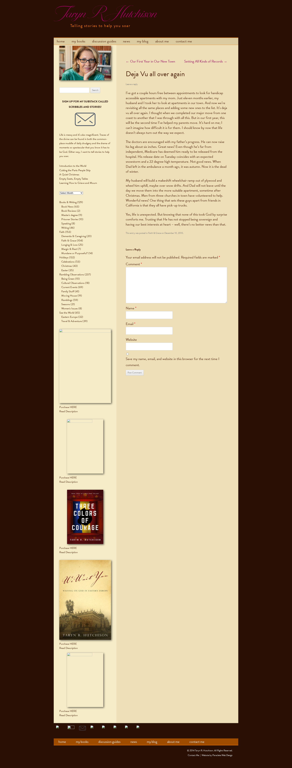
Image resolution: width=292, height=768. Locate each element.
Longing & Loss (69, 245)
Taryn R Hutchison (105, 13)
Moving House (69, 296)
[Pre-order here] (85, 366)
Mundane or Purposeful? (74, 253)
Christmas (66, 266)
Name (131, 308)
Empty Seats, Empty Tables (73, 179)
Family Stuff (67, 291)
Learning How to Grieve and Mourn (78, 183)
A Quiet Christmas (69, 174)
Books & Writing (68, 202)
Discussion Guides (104, 41)
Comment (134, 264)
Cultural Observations (72, 283)
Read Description (68, 411)
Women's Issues (69, 308)
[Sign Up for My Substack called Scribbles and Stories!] (85, 119)
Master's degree (69, 215)
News (126, 41)
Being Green (68, 279)
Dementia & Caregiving (73, 236)
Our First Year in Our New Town (150, 61)
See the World (66, 313)
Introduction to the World (72, 166)
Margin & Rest (69, 249)
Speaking (66, 223)
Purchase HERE (68, 407)
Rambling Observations (71, 274)
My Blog (143, 41)
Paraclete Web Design (222, 755)
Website (131, 339)
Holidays (63, 257)
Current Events (69, 287)
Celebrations (68, 262)
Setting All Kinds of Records (205, 61)
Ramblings (66, 300)
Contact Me (184, 41)
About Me (162, 41)
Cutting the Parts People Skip (75, 170)
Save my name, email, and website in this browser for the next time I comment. (172, 362)
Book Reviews (68, 211)
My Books (78, 41)
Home (61, 41)
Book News (67, 207)
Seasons (65, 304)
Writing (65, 228)
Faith (62, 232)
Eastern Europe (69, 317)
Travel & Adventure (71, 321)
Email (130, 324)
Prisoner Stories (69, 219)
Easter (64, 270)
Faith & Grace (154, 233)
